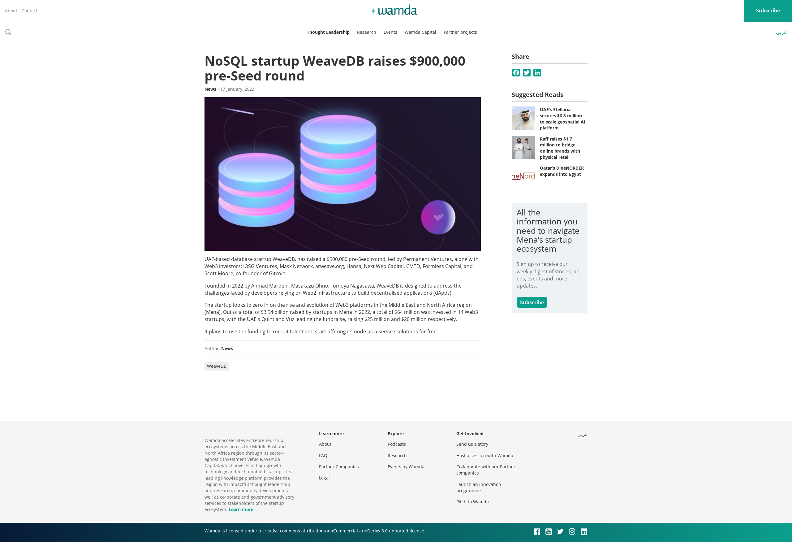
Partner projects (460, 32)
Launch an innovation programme (478, 487)
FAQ (323, 455)
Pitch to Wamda (472, 502)
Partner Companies (339, 467)
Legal (324, 478)
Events (390, 32)
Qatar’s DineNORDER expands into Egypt (562, 171)
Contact (29, 11)
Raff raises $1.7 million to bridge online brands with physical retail (560, 148)
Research (366, 32)
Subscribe (768, 10)
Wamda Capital (420, 32)
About (11, 11)
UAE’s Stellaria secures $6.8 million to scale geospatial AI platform (562, 118)
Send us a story (472, 444)
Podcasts (397, 444)
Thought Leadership (328, 32)
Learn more (241, 509)
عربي (781, 32)
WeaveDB (216, 366)
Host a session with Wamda (484, 455)
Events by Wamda (406, 467)
